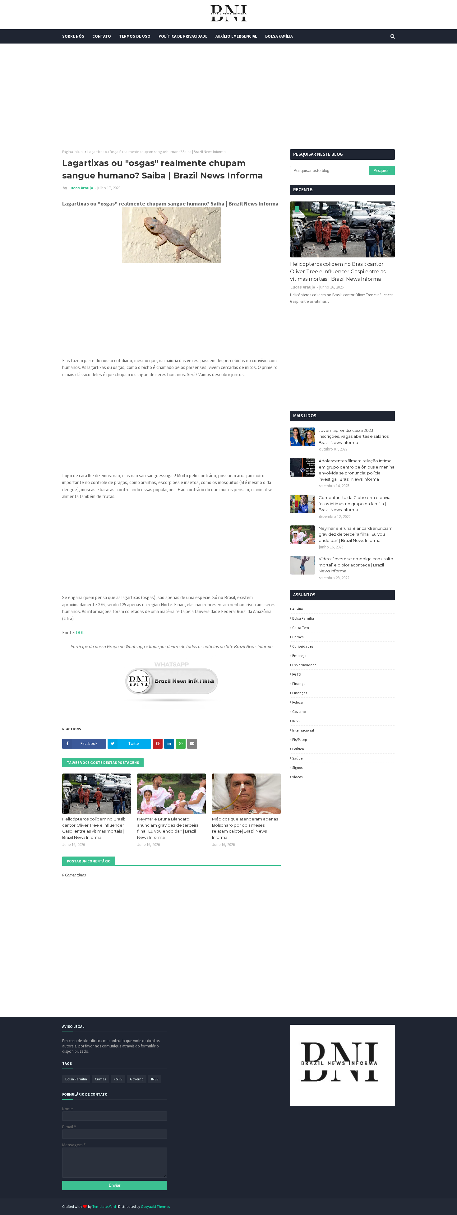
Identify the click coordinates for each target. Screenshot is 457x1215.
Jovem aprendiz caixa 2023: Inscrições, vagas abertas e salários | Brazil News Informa (354, 436)
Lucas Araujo (80, 188)
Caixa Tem (300, 627)
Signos (297, 767)
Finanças (299, 693)
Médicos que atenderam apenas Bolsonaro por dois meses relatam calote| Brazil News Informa (245, 828)
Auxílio (297, 609)
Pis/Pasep (299, 739)
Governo (299, 711)
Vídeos (297, 776)
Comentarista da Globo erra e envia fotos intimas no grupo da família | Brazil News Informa (354, 503)
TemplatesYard (104, 1206)
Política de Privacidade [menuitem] (183, 36)
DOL (80, 632)
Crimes (297, 637)
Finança (299, 683)
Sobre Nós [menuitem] (73, 36)
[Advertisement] (228, 96)
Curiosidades (302, 646)
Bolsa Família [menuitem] (279, 36)
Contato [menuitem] (101, 36)
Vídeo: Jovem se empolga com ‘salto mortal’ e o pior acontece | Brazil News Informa (356, 564)
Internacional (303, 730)
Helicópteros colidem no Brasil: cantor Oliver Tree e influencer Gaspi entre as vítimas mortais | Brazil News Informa (93, 828)
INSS (295, 720)
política (298, 748)
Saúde (297, 758)
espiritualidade (304, 665)
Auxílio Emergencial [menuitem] (236, 36)
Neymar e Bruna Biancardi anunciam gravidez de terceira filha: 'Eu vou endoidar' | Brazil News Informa (168, 828)
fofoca (297, 702)
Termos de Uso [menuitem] (134, 36)
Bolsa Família (303, 618)
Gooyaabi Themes (155, 1206)
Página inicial (73, 151)
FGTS (296, 674)
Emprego (299, 655)
